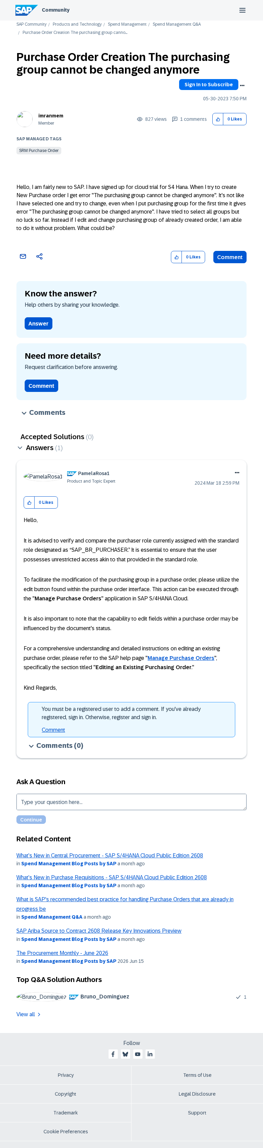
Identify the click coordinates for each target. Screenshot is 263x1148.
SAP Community (31, 24)
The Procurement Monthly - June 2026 (62, 953)
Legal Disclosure (197, 1094)
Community (56, 10)
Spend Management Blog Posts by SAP (68, 863)
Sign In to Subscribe (209, 84)
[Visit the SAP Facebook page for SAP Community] (113, 1054)
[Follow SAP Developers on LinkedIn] (150, 1054)
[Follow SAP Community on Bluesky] (125, 1054)
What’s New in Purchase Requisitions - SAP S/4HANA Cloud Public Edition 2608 (111, 877)
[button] (218, 119)
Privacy (66, 1075)
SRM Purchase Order (39, 150)
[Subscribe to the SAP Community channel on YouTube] (137, 1054)
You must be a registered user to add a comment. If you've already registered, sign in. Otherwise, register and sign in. (121, 713)
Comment (230, 257)
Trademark (65, 1112)
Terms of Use (197, 1075)
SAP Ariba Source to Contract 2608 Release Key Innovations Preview (98, 931)
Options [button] (242, 85)
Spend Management (127, 24)
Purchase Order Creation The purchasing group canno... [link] (75, 32)
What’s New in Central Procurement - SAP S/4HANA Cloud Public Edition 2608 (109, 855)
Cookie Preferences (65, 1131)
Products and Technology (77, 24)
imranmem (50, 115)
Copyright (65, 1094)
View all (25, 1014)
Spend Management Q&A (177, 24)
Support (197, 1112)
